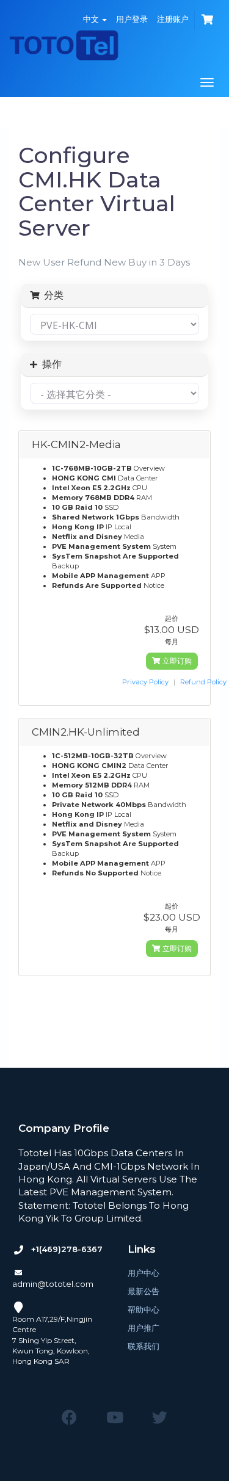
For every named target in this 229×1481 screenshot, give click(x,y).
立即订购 (176, 660)
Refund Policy (203, 682)
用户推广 (143, 1328)
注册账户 (173, 19)
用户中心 (143, 1273)
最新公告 (143, 1291)
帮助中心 (143, 1309)
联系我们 (143, 1346)
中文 (92, 19)
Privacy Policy (145, 682)
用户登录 (132, 19)
